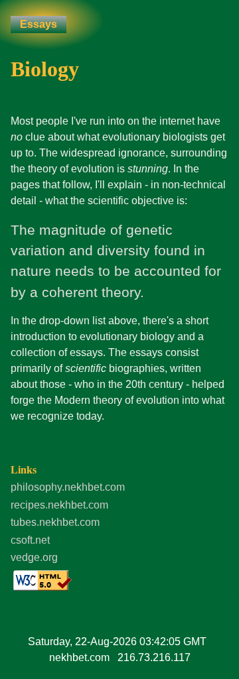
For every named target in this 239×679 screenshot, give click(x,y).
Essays (38, 24)
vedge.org (34, 557)
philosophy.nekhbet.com (68, 487)
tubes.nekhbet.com (55, 522)
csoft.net (30, 540)
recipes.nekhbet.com (59, 505)
